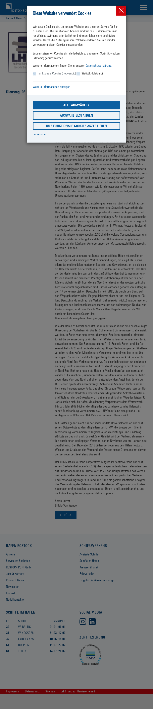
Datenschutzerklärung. (98, 65)
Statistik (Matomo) (92, 73)
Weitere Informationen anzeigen (51, 87)
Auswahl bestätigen (76, 115)
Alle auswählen (76, 105)
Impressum (39, 134)
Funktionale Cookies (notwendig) (57, 73)
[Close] (121, 11)
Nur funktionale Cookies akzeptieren (76, 126)
